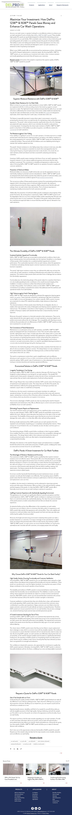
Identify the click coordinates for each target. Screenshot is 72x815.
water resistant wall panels (43, 741)
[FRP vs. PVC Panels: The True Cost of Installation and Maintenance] (13, 769)
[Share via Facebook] (10, 749)
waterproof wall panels (16, 744)
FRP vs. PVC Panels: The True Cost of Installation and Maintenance (12, 778)
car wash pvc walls (27, 744)
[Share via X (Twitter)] (14, 749)
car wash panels (14, 741)
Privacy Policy (45, 813)
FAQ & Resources (57, 797)
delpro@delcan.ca (42, 811)
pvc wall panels (32, 741)
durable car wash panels (39, 744)
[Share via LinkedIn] (17, 749)
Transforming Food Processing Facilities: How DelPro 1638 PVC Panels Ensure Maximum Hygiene (58, 778)
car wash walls (23, 741)
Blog (54, 799)
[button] (31, 4)
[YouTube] (39, 808)
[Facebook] (32, 808)
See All (67, 761)
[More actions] (61, 15)
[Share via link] (21, 749)
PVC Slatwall (18, 796)
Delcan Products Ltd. (32, 813)
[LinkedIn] (36, 808)
